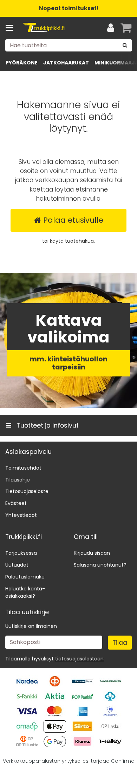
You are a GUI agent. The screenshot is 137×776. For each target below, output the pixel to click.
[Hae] (125, 45)
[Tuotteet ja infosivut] (11, 28)
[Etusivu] (43, 28)
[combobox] (68, 45)
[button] (79, 658)
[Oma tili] (110, 28)
